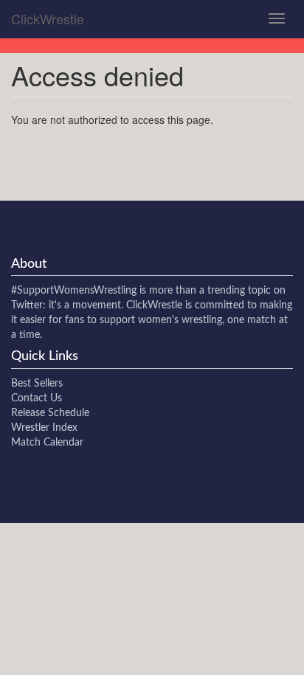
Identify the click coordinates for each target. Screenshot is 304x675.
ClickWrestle (47, 18)
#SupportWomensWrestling (74, 290)
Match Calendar (47, 442)
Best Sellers (37, 383)
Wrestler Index (44, 428)
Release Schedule (50, 413)
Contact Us (36, 398)
